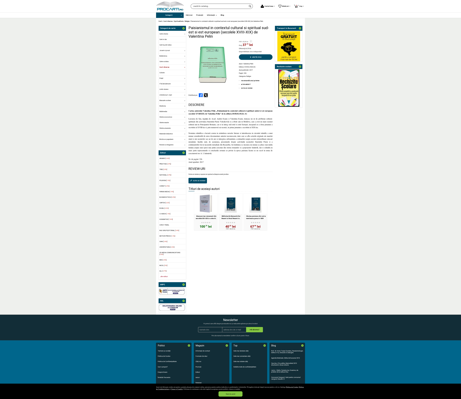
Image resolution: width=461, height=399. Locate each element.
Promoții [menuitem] (199, 15)
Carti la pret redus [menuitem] (165, 45)
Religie (248, 76)
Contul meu (268, 6)
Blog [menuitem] (222, 15)
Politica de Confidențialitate (167, 361)
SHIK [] (163, 241)
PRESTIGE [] (165, 164)
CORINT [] (164, 186)
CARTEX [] (164, 203)
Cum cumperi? (163, 367)
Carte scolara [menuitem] (164, 61)
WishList (285, 6)
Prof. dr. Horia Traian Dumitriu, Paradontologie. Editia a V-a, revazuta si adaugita (287, 351)
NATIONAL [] (165, 175)
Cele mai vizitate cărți (240, 361)
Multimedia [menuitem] (163, 111)
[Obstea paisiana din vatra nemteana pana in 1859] (255, 204)
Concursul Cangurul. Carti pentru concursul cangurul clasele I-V (285, 378)
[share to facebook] (201, 95)
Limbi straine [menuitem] (163, 89)
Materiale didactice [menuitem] (166, 134)
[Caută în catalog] (250, 6)
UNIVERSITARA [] (166, 247)
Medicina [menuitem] (162, 106)
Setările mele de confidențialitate (244, 367)
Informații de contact (203, 351)
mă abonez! (254, 329)
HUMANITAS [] (166, 219)
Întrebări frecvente (164, 377)
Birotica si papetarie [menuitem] (166, 139)
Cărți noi (198, 361)
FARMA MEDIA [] (166, 192)
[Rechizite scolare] (288, 106)
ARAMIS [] (164, 158)
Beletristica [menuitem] (163, 56)
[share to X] (206, 95)
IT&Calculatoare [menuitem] (165, 84)
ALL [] (163, 271)
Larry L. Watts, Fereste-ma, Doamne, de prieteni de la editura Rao (284, 371)
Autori (198, 377)
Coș (299, 5)
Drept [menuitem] (161, 78)
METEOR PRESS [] (167, 236)
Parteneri (199, 383)
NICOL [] (163, 265)
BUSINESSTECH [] (167, 197)
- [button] (183, 28)
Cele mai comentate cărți (241, 356)
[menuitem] (170, 15)
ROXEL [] (164, 208)
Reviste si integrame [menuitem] (166, 145)
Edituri (198, 372)
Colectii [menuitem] (162, 73)
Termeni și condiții (164, 351)
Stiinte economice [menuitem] (165, 117)
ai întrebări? (246, 84)
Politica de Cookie (292, 387)
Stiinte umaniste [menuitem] (165, 128)
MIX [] (163, 260)
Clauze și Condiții (177, 389)
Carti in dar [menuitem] (163, 39)
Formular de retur (201, 356)
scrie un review (246, 88)
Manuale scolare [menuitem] (165, 100)
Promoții (198, 367)
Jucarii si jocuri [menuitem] (164, 50)
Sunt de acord (230, 394)
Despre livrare (162, 372)
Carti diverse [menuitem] (164, 67)
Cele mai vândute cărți (241, 351)
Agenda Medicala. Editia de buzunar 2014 (285, 358)
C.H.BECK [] (164, 214)
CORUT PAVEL (164, 225)
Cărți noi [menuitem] (189, 15)
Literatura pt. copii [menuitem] (165, 95)
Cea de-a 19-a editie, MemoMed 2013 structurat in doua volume (284, 364)
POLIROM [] (164, 180)
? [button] (250, 41)
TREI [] (163, 169)
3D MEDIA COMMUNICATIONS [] (169, 253)
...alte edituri (163, 276)
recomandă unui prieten (250, 80)
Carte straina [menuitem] (163, 34)
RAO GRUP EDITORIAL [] (169, 230)
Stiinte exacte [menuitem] (164, 122)
